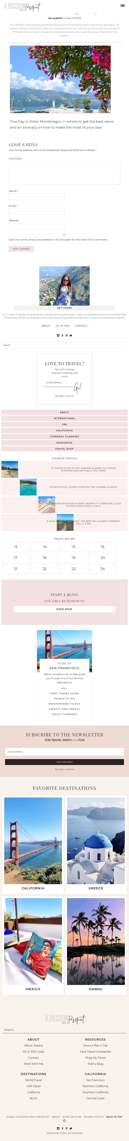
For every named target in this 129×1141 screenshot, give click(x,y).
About (45, 326)
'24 (102, 569)
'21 (15, 569)
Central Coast (95, 1098)
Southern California (95, 1092)
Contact (81, 326)
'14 (44, 547)
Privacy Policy (94, 1117)
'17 (15, 558)
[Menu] (122, 5)
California (64, 430)
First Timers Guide (64, 693)
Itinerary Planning (64, 436)
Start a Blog (95, 1063)
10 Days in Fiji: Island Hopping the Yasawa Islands (83, 487)
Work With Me (33, 1063)
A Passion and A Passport (22, 6)
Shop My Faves (95, 1057)
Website (14, 220)
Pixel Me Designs (71, 1133)
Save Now (64, 609)
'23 (73, 569)
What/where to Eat (64, 703)
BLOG (33, 1098)
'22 (44, 569)
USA (64, 424)
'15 (73, 547)
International (64, 418)
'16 (102, 547)
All (64, 688)
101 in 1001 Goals (33, 1051)
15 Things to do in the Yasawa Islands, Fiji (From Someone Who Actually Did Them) (83, 469)
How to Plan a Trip (95, 1045)
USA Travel (33, 1086)
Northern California (95, 1086)
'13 (15, 547)
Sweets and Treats (64, 709)
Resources (64, 442)
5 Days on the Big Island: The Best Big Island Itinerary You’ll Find (83, 522)
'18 (44, 558)
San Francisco (95, 1080)
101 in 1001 (63, 326)
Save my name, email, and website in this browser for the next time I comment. (58, 239)
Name (13, 191)
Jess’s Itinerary (64, 714)
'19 (73, 558)
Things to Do (64, 698)
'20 (102, 558)
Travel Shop (64, 449)
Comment (15, 158)
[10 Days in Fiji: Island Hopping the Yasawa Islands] (29, 487)
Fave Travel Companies (95, 1051)
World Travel (33, 1080)
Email (13, 205)
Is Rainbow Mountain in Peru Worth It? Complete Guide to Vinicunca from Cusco (83, 504)
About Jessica (33, 1045)
